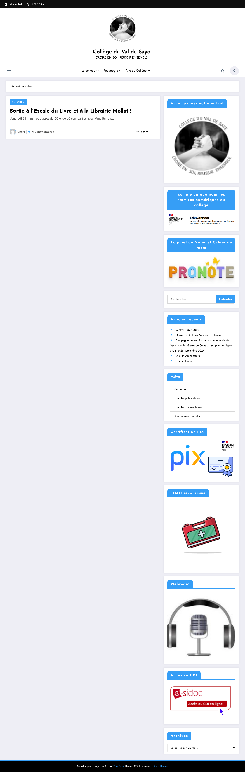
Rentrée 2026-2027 (187, 330)
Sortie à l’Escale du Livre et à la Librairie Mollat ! (71, 110)
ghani (21, 132)
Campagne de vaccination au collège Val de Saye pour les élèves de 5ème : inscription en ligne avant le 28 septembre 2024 (201, 345)
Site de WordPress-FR (187, 416)
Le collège (88, 70)
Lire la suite (142, 131)
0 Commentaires (43, 132)
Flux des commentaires (188, 407)
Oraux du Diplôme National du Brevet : (199, 335)
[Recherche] (222, 71)
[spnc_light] (234, 70)
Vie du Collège (136, 70)
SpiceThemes (161, 766)
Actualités (18, 101)
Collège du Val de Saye (121, 51)
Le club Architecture (188, 356)
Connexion (180, 389)
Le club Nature (184, 361)
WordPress (118, 766)
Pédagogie (110, 70)
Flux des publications (187, 398)
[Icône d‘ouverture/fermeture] (8, 71)
